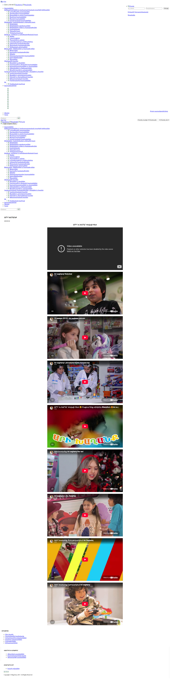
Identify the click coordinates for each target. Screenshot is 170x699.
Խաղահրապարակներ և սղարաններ (23, 66)
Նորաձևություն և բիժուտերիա (21, 41)
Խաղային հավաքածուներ (19, 52)
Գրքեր (12, 36)
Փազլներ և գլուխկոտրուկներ (20, 75)
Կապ (6, 114)
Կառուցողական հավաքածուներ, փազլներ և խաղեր (23, 71)
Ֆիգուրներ (14, 50)
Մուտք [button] (131, 6)
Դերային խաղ (15, 31)
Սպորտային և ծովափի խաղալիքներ (23, 64)
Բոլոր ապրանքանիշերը (159, 111)
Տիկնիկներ (14, 24)
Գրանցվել (131, 15)
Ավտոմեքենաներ (16, 57)
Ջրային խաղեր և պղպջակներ (21, 70)
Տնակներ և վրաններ (17, 63)
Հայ (2, 1)
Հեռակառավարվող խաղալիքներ (22, 56)
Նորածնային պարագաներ (20, 11)
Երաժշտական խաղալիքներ (20, 20)
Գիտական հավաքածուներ (20, 45)
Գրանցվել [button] (27, 5)
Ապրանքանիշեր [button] (10, 85)
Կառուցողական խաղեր (19, 73)
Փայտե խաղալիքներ (17, 19)
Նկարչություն (15, 38)
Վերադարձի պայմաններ (16, 657)
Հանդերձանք (15, 29)
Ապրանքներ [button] (8, 8)
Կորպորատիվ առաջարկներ (15, 638)
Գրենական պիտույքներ (18, 47)
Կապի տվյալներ (13, 668)
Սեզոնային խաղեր (11, 61)
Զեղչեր (6, 113)
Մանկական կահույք (17, 84)
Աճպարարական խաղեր (19, 78)
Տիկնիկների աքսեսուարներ (20, 26)
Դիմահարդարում (16, 33)
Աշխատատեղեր (11, 643)
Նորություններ (10, 641)
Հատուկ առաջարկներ (13, 639)
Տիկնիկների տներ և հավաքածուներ (23, 27)
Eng (5, 1)
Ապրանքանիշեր (10, 202)
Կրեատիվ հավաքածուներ (19, 43)
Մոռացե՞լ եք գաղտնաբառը (138, 12)
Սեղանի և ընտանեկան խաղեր (21, 77)
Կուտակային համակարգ (14, 636)
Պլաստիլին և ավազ (17, 40)
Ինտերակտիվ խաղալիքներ (20, 80)
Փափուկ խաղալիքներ (18, 17)
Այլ (5, 82)
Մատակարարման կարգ (16, 655)
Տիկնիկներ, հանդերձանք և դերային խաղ (19, 22)
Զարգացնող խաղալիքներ (19, 13)
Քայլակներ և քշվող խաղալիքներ (22, 15)
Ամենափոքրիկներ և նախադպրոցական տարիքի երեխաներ (27, 10)
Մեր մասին (9, 634)
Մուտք (166, 8)
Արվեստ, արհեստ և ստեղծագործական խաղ (21, 34)
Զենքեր (12, 54)
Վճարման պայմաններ (15, 654)
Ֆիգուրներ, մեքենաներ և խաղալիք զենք (19, 48)
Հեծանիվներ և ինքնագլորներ (21, 68)
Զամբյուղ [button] (19, 5)
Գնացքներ (13, 59)
